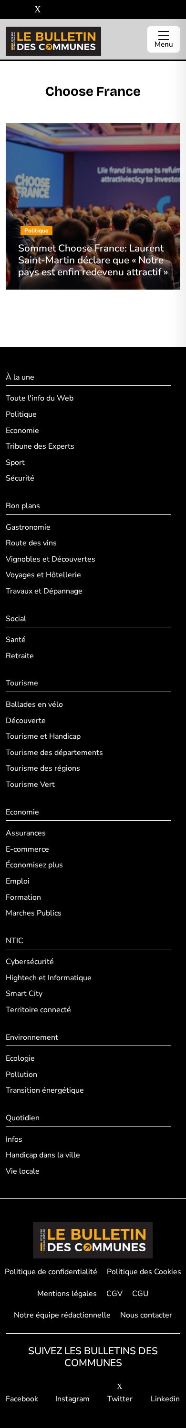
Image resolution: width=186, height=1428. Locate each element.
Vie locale (23, 1171)
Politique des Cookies (144, 1272)
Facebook (22, 1399)
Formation (23, 897)
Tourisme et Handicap (43, 736)
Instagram (72, 1399)
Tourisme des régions (43, 768)
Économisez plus (34, 865)
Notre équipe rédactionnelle (62, 1315)
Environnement (32, 1037)
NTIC (14, 940)
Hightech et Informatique (49, 978)
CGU (140, 1293)
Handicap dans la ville (43, 1155)
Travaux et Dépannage (44, 591)
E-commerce (27, 849)
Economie (22, 430)
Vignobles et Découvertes (50, 559)
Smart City (24, 993)
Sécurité (20, 478)
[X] (37, 9)
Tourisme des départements (54, 752)
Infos (14, 1139)
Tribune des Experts (40, 446)
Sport (15, 462)
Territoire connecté (38, 1010)
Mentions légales (67, 1293)
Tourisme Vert (30, 784)
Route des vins (31, 543)
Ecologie (20, 1058)
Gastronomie (28, 527)
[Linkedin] (51, 9)
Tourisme (22, 683)
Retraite (20, 656)
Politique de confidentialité (51, 1272)
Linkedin (165, 1399)
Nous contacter (146, 1315)
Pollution (21, 1074)
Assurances (26, 833)
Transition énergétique (45, 1090)
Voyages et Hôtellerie (43, 575)
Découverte (26, 720)
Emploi (18, 881)
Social (16, 618)
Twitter (120, 1399)
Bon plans (23, 506)
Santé (16, 639)
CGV (114, 1293)
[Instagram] (23, 9)
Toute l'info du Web (39, 398)
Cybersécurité (30, 961)
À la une (20, 377)
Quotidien (23, 1118)
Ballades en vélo (34, 704)
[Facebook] (9, 9)
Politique (21, 414)
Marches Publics (34, 913)
